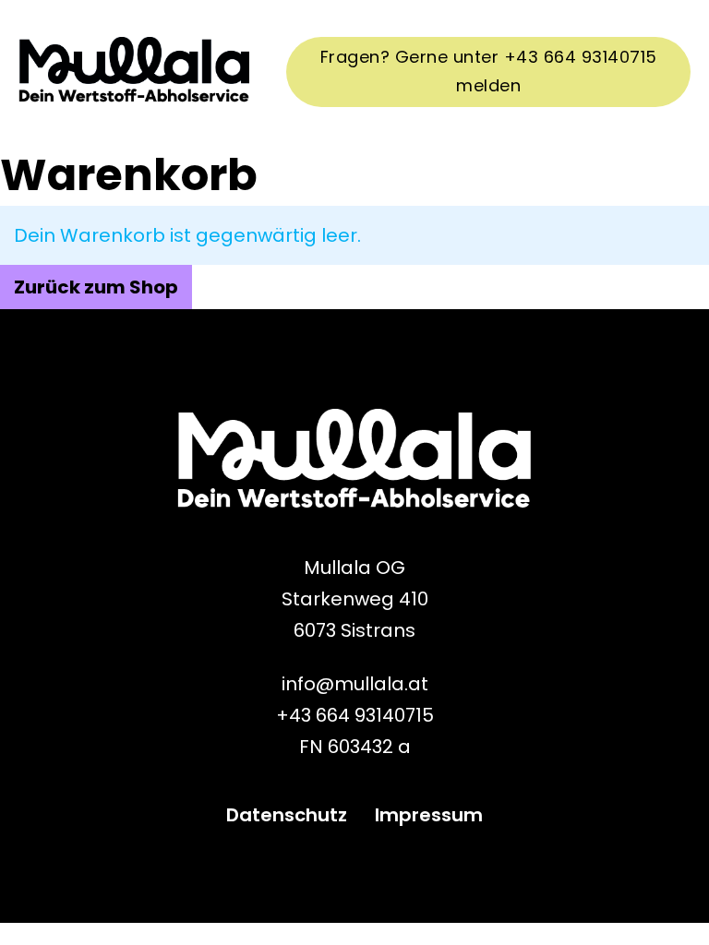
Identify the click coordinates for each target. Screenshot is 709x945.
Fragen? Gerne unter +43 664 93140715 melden (488, 71)
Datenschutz (286, 815)
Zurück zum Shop (96, 287)
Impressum (429, 815)
